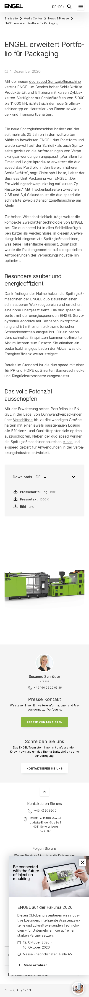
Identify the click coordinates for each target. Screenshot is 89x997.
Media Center (33, 18)
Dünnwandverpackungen (61, 414)
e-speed (11, 447)
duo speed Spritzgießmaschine (55, 81)
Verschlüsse (23, 419)
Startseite (11, 18)
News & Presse (58, 18)
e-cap (68, 441)
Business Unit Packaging (25, 178)
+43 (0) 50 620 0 (45, 810)
